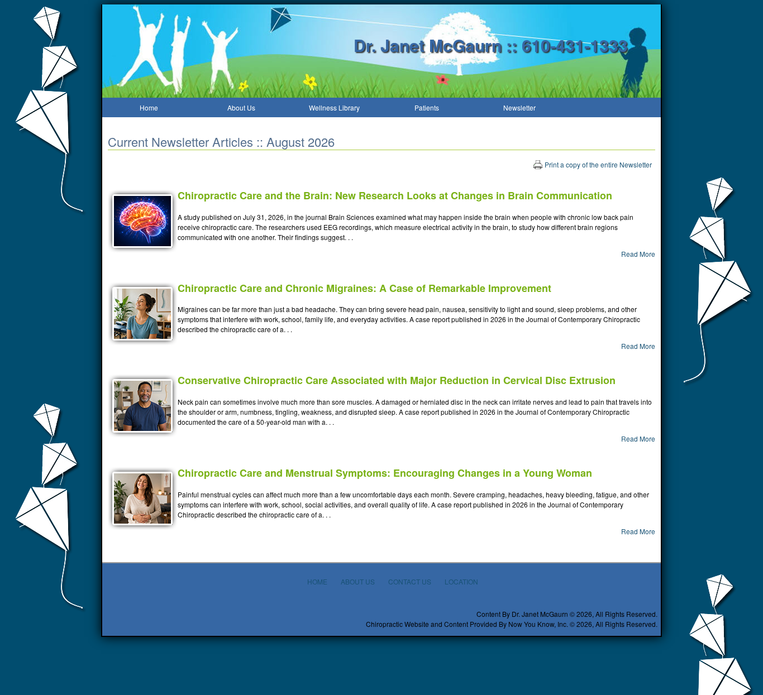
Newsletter (519, 107)
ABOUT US (358, 581)
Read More (638, 253)
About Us (241, 107)
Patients (426, 107)
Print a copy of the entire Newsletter (598, 164)
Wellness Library (334, 107)
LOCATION (461, 581)
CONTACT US (409, 581)
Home (149, 107)
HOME (317, 581)
